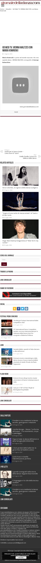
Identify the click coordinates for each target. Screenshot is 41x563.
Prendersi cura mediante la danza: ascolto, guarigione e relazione (25, 421)
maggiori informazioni (22, 555)
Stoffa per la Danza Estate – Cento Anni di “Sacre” (14, 151)
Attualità (8, 9)
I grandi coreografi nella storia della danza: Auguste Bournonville (25, 473)
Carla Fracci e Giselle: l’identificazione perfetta (21, 458)
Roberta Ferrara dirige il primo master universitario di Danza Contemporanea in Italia (26, 380)
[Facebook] (18, 308)
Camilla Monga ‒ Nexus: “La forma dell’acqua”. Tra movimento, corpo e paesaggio (25, 431)
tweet (16, 112)
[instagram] (26, 308)
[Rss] (14, 308)
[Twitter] (22, 308)
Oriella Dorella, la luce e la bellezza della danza (27, 156)
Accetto (20, 558)
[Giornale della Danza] (20, 3)
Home (2, 9)
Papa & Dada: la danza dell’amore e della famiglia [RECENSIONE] (25, 440)
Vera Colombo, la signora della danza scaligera (20, 188)
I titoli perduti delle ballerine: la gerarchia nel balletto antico (24, 449)
